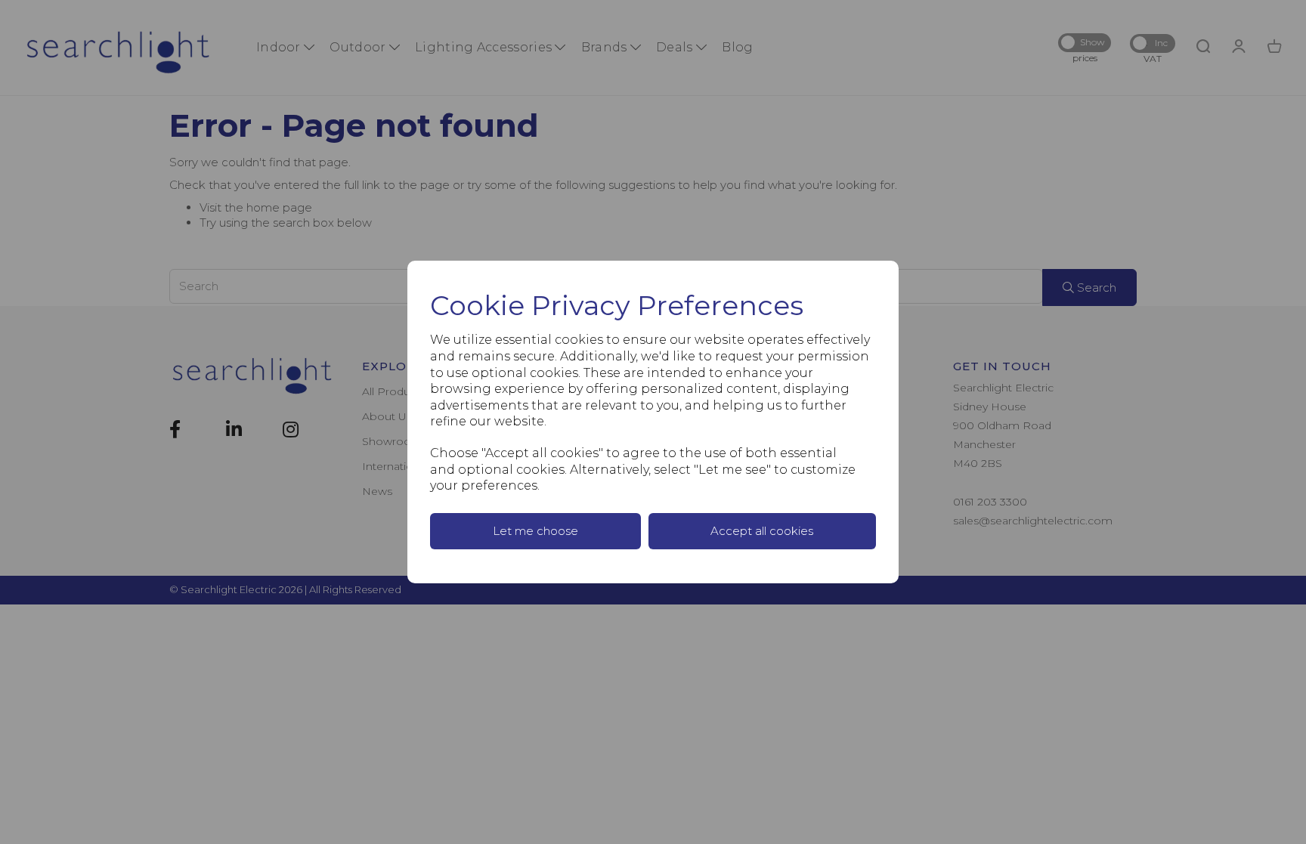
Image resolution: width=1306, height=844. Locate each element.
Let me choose (535, 531)
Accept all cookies (761, 531)
